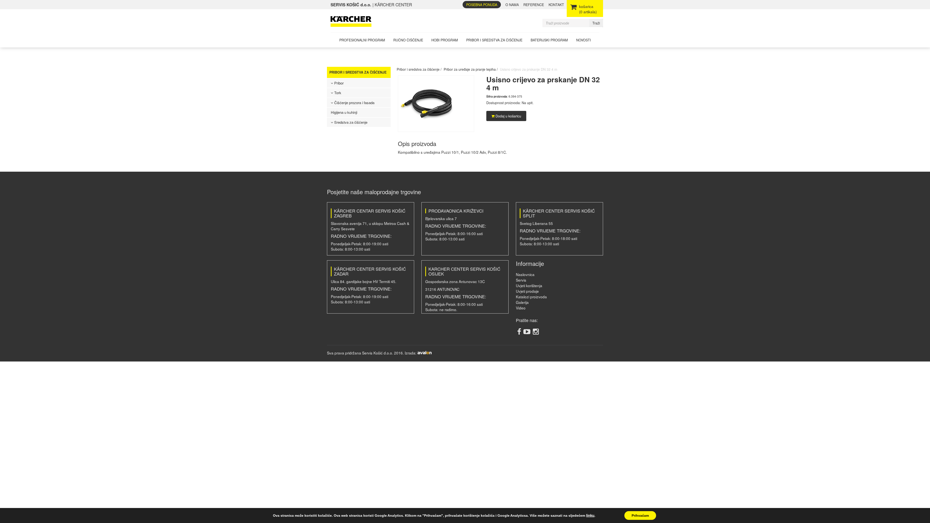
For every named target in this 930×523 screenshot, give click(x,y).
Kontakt (556, 4)
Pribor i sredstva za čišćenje (494, 40)
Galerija (522, 302)
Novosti (583, 40)
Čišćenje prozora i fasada (353, 102)
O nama (512, 4)
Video (521, 307)
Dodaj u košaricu (508, 116)
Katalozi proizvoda (531, 296)
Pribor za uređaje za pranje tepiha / (471, 69)
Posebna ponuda (481, 4)
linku (590, 515)
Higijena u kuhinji (344, 112)
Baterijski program (549, 40)
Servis (521, 280)
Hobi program (444, 40)
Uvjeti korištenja (529, 285)
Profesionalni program (362, 40)
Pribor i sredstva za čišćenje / (419, 69)
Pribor (338, 82)
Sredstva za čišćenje (350, 122)
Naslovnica (525, 274)
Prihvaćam (640, 515)
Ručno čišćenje (408, 40)
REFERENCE (533, 4)
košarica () (588, 9)
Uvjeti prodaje (527, 291)
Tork (337, 92)
